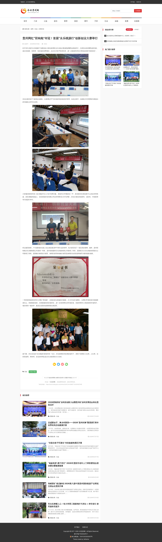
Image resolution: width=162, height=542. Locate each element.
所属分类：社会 (54, 416)
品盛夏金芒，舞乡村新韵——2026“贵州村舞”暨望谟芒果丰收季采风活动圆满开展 (131, 68)
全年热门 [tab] (136, 29)
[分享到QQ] (58, 364)
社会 (106, 21)
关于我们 (132, 2)
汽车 (96, 21)
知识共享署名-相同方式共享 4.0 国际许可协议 (60, 377)
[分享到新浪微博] (62, 364)
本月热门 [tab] (129, 29)
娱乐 (55, 21)
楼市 (86, 21)
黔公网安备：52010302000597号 (82, 536)
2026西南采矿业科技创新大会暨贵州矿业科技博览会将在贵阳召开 (113, 68)
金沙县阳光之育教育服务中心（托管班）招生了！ (120, 35)
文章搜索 (138, 11)
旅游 (76, 21)
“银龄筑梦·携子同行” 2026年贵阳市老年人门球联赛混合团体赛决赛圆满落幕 (131, 84)
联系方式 (138, 2)
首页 (25, 21)
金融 (116, 21)
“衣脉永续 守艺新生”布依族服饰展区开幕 (65, 443)
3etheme (86, 539)
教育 (66, 21)
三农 (35, 21)
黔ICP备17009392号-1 (81, 534)
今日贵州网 (53, 382)
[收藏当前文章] (54, 364)
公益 (45, 21)
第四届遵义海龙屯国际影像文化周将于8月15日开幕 (121, 41)
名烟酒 (136, 21)
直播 (126, 21)
